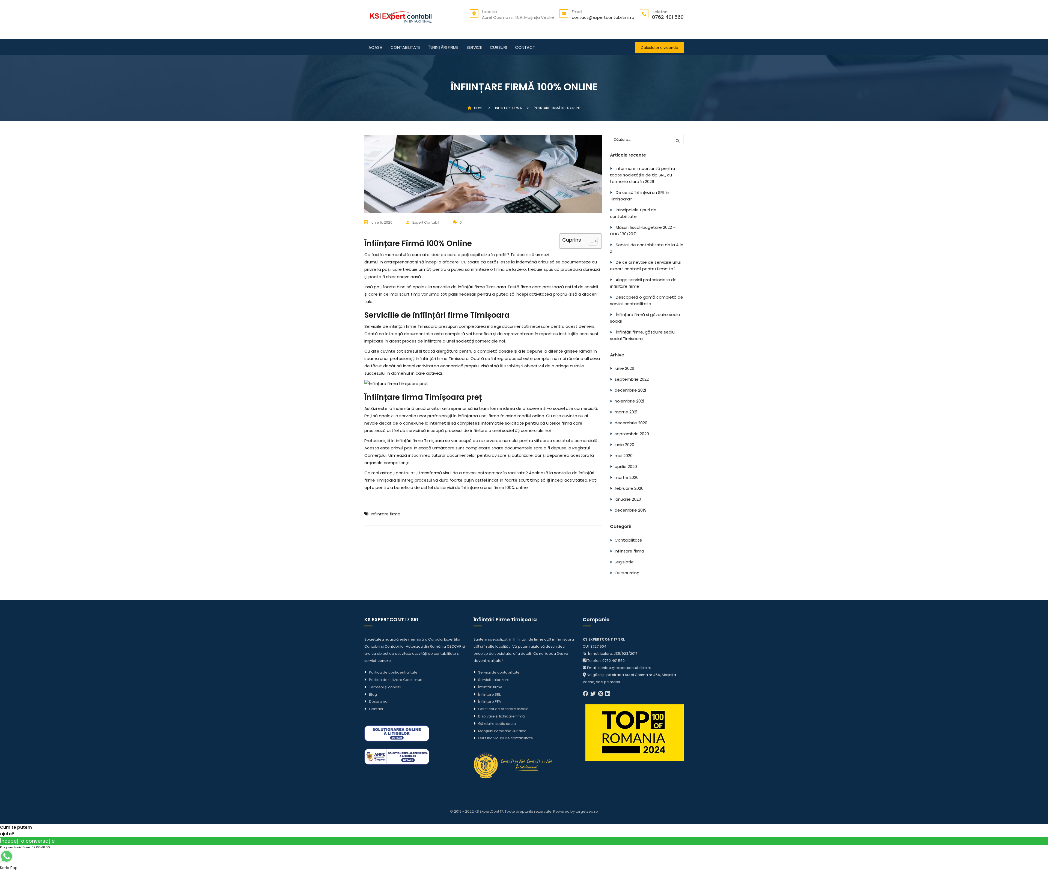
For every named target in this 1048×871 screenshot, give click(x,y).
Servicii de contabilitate (499, 672)
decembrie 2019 (631, 510)
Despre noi (378, 701)
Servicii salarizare (494, 679)
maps (615, 681)
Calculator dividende (659, 47)
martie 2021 (626, 412)
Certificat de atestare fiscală (503, 708)
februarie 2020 (629, 488)
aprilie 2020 (626, 466)
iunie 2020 (624, 444)
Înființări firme (443, 47)
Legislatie (624, 562)
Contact (525, 47)
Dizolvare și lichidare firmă (501, 716)
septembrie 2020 (632, 434)
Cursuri (498, 47)
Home (478, 108)
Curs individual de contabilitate (505, 738)
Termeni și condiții (385, 687)
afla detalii (522, 653)
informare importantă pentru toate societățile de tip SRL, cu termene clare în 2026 (642, 175)
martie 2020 (627, 477)
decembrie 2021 (630, 390)
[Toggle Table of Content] (590, 241)
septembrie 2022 (632, 379)
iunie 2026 (624, 368)
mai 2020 (624, 455)
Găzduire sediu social (497, 723)
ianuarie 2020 (628, 499)
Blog (373, 694)
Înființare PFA (489, 701)
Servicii (474, 47)
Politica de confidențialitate (393, 672)
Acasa (375, 47)
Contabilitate (405, 47)
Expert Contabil (425, 222)
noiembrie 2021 (629, 401)
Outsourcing (627, 573)
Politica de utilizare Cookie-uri (395, 679)
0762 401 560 (668, 17)
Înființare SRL (489, 694)
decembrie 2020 (631, 423)
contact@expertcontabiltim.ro (603, 17)
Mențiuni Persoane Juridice (502, 731)
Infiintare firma (385, 514)
